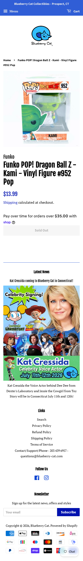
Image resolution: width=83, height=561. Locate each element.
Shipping (10, 202)
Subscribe (68, 512)
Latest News (41, 272)
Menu (13, 11)
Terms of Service (41, 444)
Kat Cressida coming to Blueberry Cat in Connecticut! (41, 281)
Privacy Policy (41, 426)
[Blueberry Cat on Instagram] (46, 478)
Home (7, 60)
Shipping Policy (41, 438)
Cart (76, 11)
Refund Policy (41, 432)
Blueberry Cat (40, 525)
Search (41, 419)
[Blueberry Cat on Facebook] (36, 478)
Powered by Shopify (63, 525)
